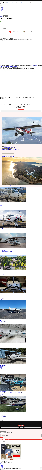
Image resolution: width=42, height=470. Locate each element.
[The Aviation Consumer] (33, 2)
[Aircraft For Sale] (5, 2)
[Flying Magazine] (1, 2)
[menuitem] (21, 7)
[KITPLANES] (23, 2)
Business (2, 16)
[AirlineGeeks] (9, 2)
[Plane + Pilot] (28, 2)
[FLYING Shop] (7, 3)
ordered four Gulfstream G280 (35, 65)
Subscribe (2, 466)
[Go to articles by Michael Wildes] (21, 23)
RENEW (4, 441)
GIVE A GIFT (4, 442)
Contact (2, 465)
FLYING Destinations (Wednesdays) (5, 435)
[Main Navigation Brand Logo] (1, 4)
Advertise (2, 464)
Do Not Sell (2, 467)
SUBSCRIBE (1, 463)
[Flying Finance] (38, 2)
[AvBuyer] (19, 2)
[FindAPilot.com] (2, 3)
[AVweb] (14, 2)
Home (0, 16)
